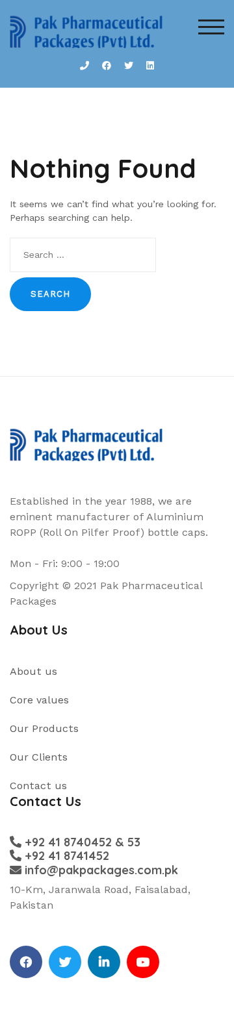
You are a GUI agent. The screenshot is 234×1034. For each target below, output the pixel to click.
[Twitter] (65, 962)
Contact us (38, 785)
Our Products (44, 728)
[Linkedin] (104, 962)
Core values (39, 700)
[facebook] (26, 962)
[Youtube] (143, 962)
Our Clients (39, 757)
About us (33, 671)
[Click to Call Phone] (84, 66)
